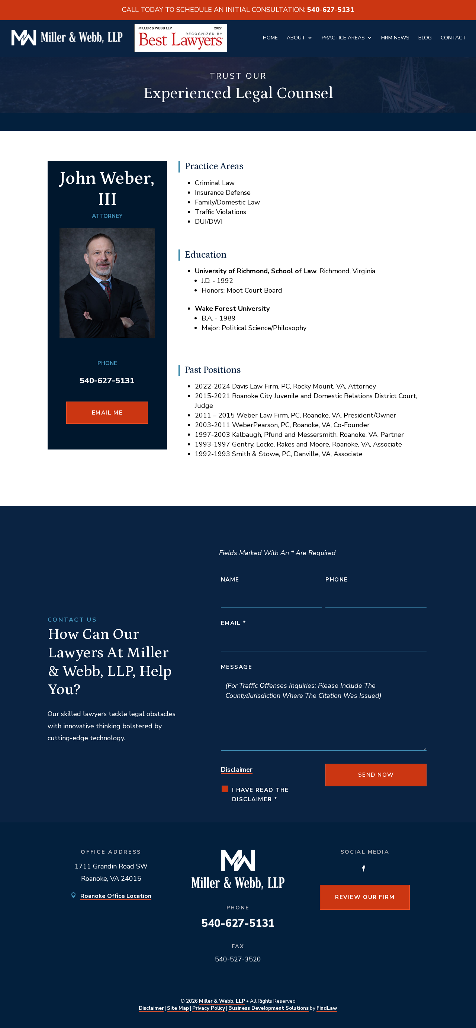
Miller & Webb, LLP (222, 1001)
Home (270, 37)
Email (234, 623)
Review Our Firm (365, 897)
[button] (462, 970)
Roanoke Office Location (115, 896)
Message (237, 667)
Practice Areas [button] (343, 37)
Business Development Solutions (268, 1008)
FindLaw (326, 1008)
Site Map (178, 1008)
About (296, 37)
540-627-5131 (330, 9)
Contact (453, 37)
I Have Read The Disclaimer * (260, 794)
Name (230, 579)
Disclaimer (237, 770)
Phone (336, 579)
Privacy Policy (208, 1008)
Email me (107, 412)
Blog (425, 37)
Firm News (395, 37)
